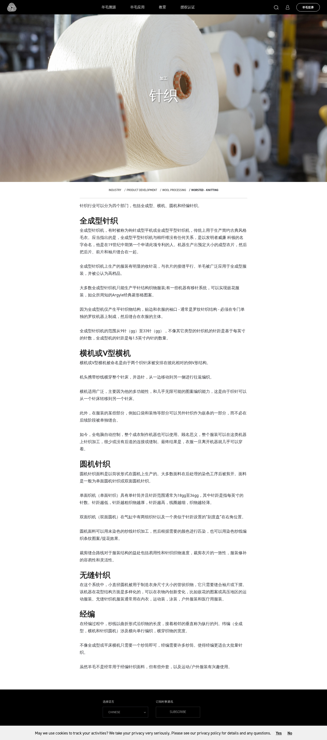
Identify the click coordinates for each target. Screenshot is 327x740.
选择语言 (108, 702)
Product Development (142, 190)
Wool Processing (174, 190)
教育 (162, 7)
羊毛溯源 (108, 7)
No (290, 733)
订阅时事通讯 (164, 702)
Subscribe (178, 712)
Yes (279, 733)
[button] (276, 7)
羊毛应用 (137, 7)
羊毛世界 (308, 7)
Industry (115, 190)
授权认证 (187, 7)
